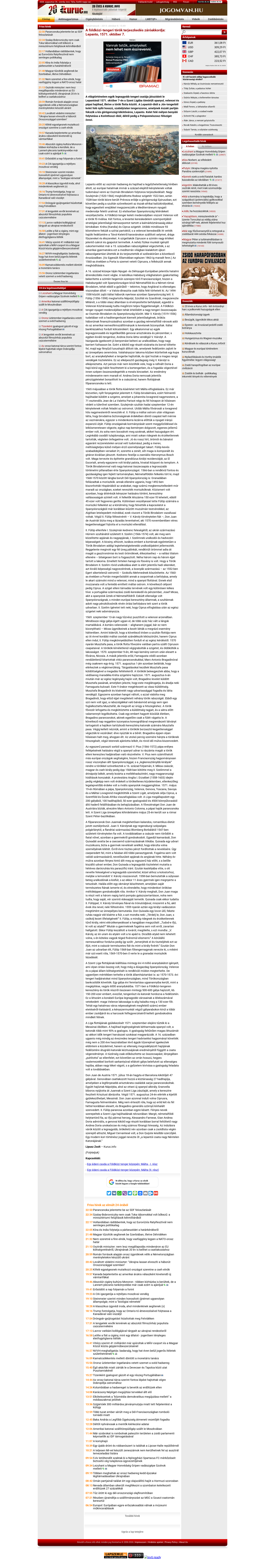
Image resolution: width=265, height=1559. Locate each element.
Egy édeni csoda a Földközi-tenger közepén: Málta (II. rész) (123, 1170)
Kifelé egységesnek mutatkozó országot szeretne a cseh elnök (59, 126)
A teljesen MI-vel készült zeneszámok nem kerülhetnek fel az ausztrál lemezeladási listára (136, 1452)
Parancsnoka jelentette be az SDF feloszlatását (60, 33)
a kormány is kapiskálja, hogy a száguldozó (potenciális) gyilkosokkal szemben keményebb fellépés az (202, 201)
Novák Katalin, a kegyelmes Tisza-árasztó (202, 125)
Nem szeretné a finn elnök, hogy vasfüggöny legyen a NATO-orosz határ (60, 81)
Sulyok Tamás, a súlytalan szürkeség (200, 129)
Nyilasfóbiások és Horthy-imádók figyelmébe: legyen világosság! (201, 358)
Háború (116, 19)
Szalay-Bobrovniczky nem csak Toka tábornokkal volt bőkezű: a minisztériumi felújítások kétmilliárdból (60, 43)
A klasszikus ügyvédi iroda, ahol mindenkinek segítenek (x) (59, 185)
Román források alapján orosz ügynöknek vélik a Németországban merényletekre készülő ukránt (58, 104)
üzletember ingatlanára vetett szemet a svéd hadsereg (60, 319)
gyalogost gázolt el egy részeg (58, 328)
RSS (175, 2)
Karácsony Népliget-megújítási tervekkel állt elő (122, 1392)
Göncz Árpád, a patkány (193, 102)
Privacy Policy (171, 1542)
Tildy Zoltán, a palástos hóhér (196, 88)
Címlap (46, 19)
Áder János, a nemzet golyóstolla (198, 120)
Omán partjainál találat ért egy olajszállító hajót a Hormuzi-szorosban (135, 1481)
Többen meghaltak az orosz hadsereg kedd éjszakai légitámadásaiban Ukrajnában (125, 1475)
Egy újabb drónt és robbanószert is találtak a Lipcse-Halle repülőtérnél (136, 1445)
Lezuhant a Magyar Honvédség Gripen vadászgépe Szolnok (129, 1467)
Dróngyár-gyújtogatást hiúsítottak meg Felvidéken (60, 204)
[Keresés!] (224, 32)
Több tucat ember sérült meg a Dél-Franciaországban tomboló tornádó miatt (131, 1413)
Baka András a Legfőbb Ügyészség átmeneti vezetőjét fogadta (131, 1419)
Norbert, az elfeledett (196, 161)
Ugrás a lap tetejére (132, 1531)
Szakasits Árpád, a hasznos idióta (198, 93)
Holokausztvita (193, 333)
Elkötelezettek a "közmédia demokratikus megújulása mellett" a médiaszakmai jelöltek (132, 1398)
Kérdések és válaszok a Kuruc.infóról (205, 343)
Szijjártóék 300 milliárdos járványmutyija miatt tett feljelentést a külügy (132, 1406)
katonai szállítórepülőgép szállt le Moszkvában (59, 303)
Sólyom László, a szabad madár (197, 111)
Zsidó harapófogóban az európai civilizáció (201, 367)
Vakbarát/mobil (145, 2)
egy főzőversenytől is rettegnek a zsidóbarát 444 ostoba (203, 232)
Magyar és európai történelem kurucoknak (200, 350)
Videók (196, 19)
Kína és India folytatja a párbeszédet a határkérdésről (55, 64)
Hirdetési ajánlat (155, 1542)
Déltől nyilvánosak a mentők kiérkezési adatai (121, 1424)
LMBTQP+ (151, 19)
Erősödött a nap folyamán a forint (60, 158)
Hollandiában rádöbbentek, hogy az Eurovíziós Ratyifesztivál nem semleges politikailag (60, 54)
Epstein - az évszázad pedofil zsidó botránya (202, 326)
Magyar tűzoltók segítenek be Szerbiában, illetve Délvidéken (58, 72)
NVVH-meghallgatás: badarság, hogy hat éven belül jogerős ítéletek (59, 256)
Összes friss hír (61, 281)
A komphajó (100, 1441)
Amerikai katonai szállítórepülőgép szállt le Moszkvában (127, 1428)
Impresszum (140, 1542)
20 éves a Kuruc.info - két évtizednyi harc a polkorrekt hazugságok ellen (203, 308)
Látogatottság (162, 2)
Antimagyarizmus (68, 19)
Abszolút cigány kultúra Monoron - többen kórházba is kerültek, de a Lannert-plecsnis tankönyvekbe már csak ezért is (61, 149)
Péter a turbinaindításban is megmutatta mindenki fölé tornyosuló (202, 242)
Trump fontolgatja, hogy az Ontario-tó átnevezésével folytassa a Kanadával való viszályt (59, 194)
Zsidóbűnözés (215, 19)
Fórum (186, 2)
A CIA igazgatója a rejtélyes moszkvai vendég (57, 165)
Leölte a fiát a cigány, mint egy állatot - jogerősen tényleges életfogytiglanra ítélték (59, 234)
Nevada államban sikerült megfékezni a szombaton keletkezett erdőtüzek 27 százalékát (132, 1487)
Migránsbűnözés (174, 19)
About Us (183, 1542)
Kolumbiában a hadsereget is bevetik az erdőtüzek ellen (127, 1387)
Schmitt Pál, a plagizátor (194, 116)
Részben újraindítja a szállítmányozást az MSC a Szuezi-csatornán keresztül (133, 1499)
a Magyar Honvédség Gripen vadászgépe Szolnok (58, 295)
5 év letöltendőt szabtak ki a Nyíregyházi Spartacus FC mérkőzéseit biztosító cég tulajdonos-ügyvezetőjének (134, 1459)
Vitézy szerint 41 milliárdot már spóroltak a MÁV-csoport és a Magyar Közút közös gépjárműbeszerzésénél (59, 245)
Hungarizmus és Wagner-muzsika (203, 338)
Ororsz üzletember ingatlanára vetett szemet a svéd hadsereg (59, 275)
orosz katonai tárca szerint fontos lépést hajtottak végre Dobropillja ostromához (60, 349)
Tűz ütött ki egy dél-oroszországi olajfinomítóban (123, 1493)
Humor (133, 19)
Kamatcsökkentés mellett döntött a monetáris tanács (60, 266)
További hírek (132, 1515)
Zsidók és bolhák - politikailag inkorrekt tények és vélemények (199, 375)
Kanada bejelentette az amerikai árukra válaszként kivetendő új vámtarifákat (60, 136)
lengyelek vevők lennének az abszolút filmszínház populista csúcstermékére (57, 337)
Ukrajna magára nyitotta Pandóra (200, 170)
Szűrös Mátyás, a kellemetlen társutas (200, 97)
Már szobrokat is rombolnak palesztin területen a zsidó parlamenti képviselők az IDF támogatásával (133, 1435)
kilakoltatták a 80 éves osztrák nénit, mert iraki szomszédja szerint (202, 188)
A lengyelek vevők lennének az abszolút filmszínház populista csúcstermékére (59, 214)
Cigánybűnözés (94, 19)
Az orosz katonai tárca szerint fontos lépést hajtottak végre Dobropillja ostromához (129, 1381)
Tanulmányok (92, 25)
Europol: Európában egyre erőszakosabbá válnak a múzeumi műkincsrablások (130, 1507)
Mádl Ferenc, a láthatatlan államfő (198, 106)
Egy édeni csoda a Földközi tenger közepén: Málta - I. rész (122, 1164)
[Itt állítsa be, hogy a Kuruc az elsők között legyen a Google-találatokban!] (132, 1186)
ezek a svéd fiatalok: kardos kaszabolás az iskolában (202, 178)
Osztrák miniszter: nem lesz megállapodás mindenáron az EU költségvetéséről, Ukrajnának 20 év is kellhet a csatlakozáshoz (59, 92)
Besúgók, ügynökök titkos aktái (202, 319)
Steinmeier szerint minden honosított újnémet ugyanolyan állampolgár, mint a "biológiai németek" (60, 175)
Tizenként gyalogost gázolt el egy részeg (127, 1375)
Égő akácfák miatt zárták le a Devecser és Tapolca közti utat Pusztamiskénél (130, 1369)
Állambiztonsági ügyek (197, 314)
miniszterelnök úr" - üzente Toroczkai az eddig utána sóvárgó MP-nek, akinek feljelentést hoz (204, 221)
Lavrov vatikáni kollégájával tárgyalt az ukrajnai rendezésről (57, 224)
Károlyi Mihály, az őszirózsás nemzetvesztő (203, 84)
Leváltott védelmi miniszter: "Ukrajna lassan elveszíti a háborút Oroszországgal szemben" (57, 116)
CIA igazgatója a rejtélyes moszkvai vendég (61, 311)
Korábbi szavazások (204, 134)
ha (199, 211)
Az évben (207, 146)
